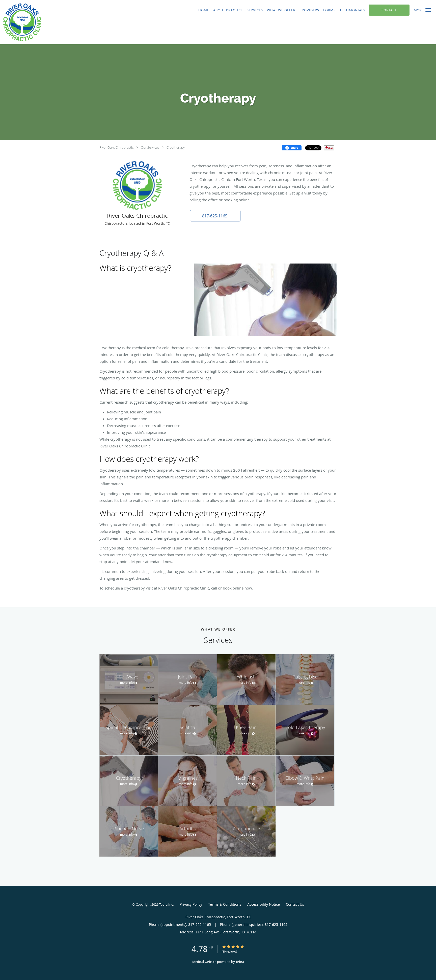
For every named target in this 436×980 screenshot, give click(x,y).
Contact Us (295, 904)
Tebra (240, 961)
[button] (428, 10)
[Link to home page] (92, 22)
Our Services (150, 147)
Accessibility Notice (263, 904)
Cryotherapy (176, 147)
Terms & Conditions (224, 904)
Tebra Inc (166, 904)
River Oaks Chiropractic (116, 147)
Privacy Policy (191, 904)
